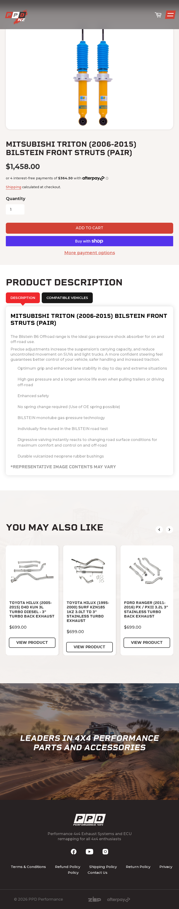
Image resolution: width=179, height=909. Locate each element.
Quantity (15, 198)
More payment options (89, 252)
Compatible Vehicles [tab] (67, 297)
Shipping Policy (103, 866)
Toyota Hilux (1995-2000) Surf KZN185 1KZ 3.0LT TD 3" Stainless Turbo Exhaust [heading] (88, 611)
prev (159, 529)
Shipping (13, 187)
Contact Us (97, 872)
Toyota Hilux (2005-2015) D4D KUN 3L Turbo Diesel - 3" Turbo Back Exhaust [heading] (32, 609)
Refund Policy (67, 866)
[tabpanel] (89, 390)
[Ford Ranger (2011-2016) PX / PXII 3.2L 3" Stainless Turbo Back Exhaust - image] (147, 572)
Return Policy (138, 866)
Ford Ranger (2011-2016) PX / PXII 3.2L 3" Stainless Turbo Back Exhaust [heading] (146, 609)
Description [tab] (22, 297)
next (169, 529)
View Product (32, 642)
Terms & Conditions (28, 866)
